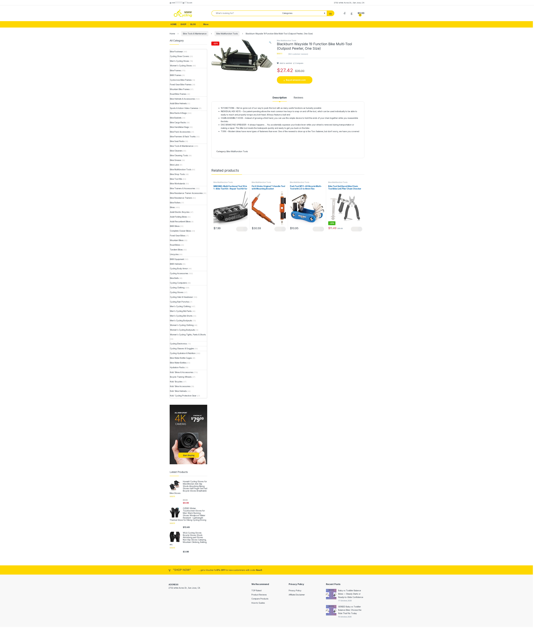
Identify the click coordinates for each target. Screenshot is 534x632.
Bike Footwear (176, 51)
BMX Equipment (177, 259)
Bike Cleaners (176, 151)
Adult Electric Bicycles (180, 212)
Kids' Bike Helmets (178, 391)
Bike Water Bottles (178, 362)
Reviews (298, 97)
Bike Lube (174, 165)
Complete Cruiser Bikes (180, 231)
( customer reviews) (298, 54)
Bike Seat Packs (177, 141)
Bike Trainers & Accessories (182, 188)
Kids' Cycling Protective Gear (183, 395)
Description (280, 97)
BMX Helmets (176, 264)
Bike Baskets (175, 118)
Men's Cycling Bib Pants (181, 311)
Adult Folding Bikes (178, 217)
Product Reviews (259, 594)
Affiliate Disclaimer (297, 594)
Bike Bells (174, 278)
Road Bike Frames (178, 94)
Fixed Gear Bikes (177, 235)
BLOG (193, 24)
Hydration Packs (177, 367)
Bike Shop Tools (177, 174)
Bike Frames (175, 70)
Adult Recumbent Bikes (180, 221)
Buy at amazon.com (296, 80)
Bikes (172, 207)
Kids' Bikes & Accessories (181, 372)
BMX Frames (175, 75)
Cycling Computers (178, 283)
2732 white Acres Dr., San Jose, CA (349, 3)
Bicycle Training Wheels (181, 377)
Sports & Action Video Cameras (184, 108)
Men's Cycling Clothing (180, 306)
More (205, 24)
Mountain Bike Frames (180, 89)
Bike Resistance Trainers (181, 198)
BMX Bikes (175, 226)
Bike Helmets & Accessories (182, 99)
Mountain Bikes (177, 240)
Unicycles (174, 254)
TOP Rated (256, 590)
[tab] (280, 98)
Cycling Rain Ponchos (179, 302)
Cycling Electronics (178, 343)
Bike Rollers (175, 202)
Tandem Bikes (176, 249)
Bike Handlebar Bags (179, 127)
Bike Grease (175, 160)
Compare (299, 63)
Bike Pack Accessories (180, 132)
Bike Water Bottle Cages (181, 358)
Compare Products (259, 599)
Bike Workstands (177, 183)
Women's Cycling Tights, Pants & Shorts (188, 334)
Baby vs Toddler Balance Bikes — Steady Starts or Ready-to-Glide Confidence (350, 593)
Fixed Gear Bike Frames (180, 84)
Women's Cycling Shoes (181, 65)
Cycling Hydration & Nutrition (183, 353)
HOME (173, 24)
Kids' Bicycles (176, 381)
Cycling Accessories (179, 273)
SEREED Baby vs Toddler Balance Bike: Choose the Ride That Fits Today (349, 609)
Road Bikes (175, 245)
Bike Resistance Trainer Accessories (186, 193)
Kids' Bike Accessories (180, 386)
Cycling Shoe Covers (179, 56)
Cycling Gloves (176, 292)
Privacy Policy (295, 590)
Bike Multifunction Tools (227, 33)
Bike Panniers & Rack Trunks (183, 136)
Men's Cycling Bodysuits (181, 320)
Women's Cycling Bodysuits (182, 330)
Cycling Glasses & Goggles (182, 348)
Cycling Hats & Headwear (181, 297)
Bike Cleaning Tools (179, 155)
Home (172, 33)
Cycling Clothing (177, 287)
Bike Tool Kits (176, 179)
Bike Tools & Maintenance (195, 33)
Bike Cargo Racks (178, 122)
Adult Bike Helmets (178, 103)
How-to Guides (258, 603)
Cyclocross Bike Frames (181, 80)
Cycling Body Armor (179, 268)
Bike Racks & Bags (178, 113)
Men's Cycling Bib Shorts (181, 316)
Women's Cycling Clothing (182, 325)
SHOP (183, 24)
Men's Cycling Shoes (179, 61)
